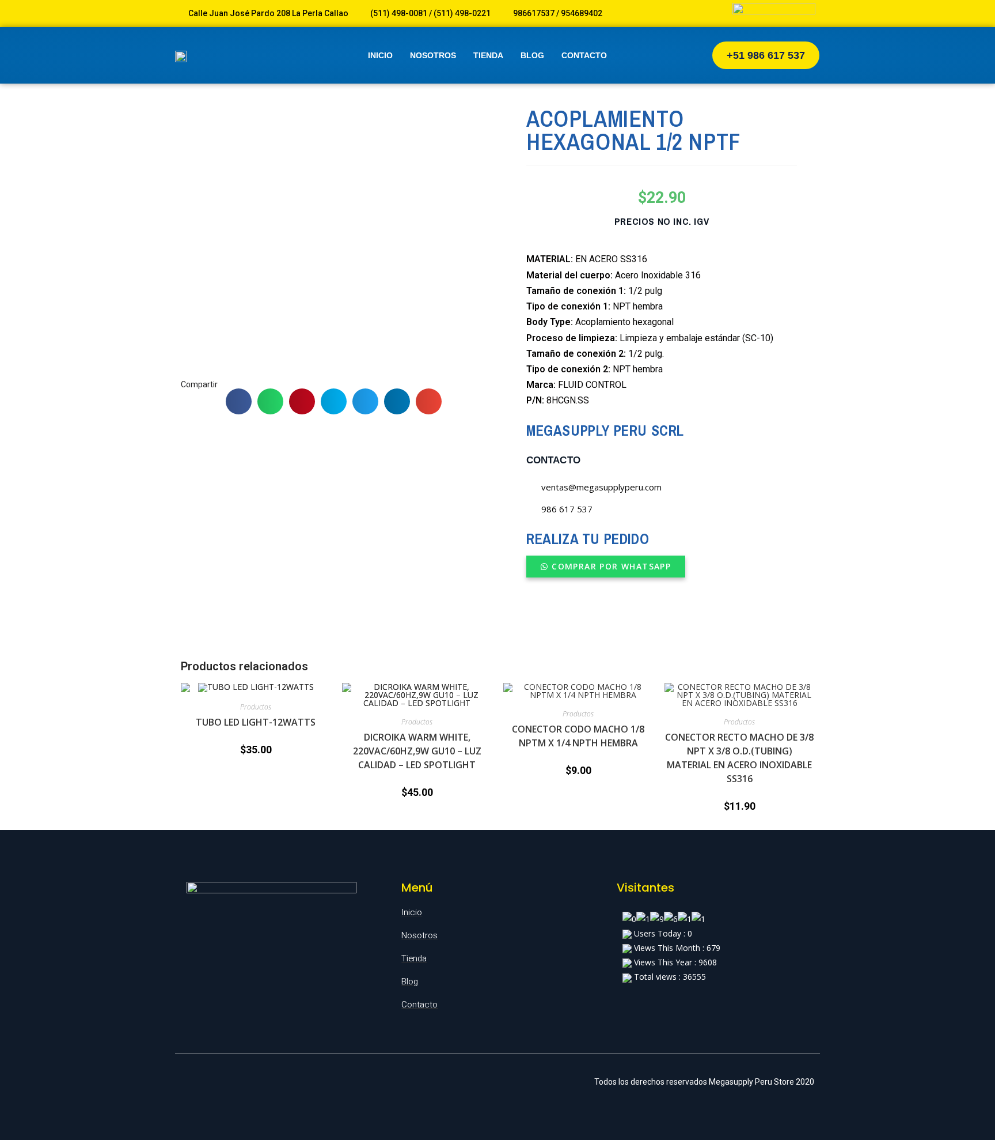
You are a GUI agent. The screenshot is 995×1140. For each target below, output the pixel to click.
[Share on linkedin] (397, 401)
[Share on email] (429, 401)
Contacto (584, 55)
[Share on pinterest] (302, 401)
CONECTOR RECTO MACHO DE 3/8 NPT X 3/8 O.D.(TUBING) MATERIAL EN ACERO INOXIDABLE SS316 (739, 758)
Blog (532, 55)
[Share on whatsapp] (270, 401)
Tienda (488, 55)
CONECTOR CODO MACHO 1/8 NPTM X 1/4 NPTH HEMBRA (578, 736)
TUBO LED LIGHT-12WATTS (256, 722)
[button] (765, 55)
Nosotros (433, 55)
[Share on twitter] (365, 401)
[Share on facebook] (239, 401)
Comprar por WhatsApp (611, 566)
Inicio (380, 55)
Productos (255, 707)
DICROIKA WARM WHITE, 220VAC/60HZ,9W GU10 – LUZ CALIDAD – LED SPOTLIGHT (417, 751)
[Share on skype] (334, 401)
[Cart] (676, 55)
